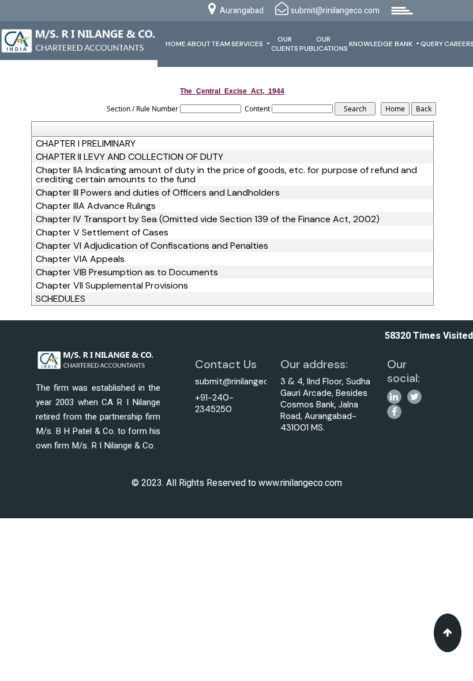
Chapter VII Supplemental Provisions (112, 285)
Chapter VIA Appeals (80, 259)
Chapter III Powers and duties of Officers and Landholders (158, 192)
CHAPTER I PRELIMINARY (86, 143)
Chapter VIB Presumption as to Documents (127, 272)
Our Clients (284, 44)
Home (176, 43)
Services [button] (248, 43)
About (199, 43)
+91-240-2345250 (214, 403)
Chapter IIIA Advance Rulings (96, 206)
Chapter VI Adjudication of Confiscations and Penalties (152, 245)
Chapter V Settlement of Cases (102, 232)
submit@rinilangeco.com (244, 381)
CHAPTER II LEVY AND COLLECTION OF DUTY (129, 157)
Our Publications (323, 44)
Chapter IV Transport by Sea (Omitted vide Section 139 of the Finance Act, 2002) (208, 219)
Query (432, 43)
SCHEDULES (60, 299)
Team (221, 43)
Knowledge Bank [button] (381, 43)
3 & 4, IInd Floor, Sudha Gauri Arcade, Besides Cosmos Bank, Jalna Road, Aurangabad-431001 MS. (325, 404)
